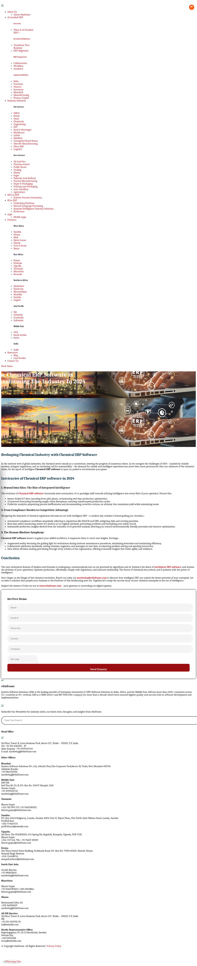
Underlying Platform (24, 203)
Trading (17, 170)
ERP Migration (21, 50)
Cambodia (19, 317)
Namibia (18, 294)
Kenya (17, 260)
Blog (16, 355)
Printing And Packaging (25, 186)
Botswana (19, 289)
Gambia (17, 231)
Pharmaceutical (22, 164)
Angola (17, 300)
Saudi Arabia (20, 335)
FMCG (17, 113)
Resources (12, 352)
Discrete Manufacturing (26, 143)
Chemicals (19, 121)
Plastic (17, 172)
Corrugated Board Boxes (26, 141)
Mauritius (19, 271)
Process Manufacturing (25, 181)
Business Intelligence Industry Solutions (33, 208)
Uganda (17, 266)
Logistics (18, 149)
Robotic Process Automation (28, 197)
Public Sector (20, 167)
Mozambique (20, 291)
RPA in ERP (13, 194)
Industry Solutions (16, 100)
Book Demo (7, 366)
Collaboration (20, 63)
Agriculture (19, 192)
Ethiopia (18, 263)
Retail (16, 116)
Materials (18, 92)
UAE (16, 332)
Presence (11, 219)
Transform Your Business (22, 46)
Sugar (16, 175)
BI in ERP (12, 200)
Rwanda (18, 274)
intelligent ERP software (167, 567)
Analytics (18, 68)
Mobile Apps (20, 217)
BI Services (19, 211)
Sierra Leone (20, 240)
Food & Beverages (22, 129)
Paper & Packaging (23, 183)
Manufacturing (21, 95)
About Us (12, 11)
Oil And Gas (19, 161)
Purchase (18, 84)
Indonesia (18, 320)
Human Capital (21, 98)
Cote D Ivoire (20, 245)
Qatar (16, 337)
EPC (16, 127)
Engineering (20, 124)
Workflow (18, 66)
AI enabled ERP (15, 17)
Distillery (18, 138)
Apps (9, 214)
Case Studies (20, 358)
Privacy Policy (54, 946)
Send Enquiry (98, 669)
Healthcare (19, 132)
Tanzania (18, 268)
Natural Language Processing (28, 206)
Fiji (15, 312)
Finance (18, 86)
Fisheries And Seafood (25, 178)
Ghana (17, 234)
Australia (18, 314)
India (16, 349)
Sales (16, 81)
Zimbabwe (19, 286)
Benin (16, 248)
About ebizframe (22, 14)
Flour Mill (19, 146)
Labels (17, 135)
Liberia (17, 243)
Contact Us (12, 361)
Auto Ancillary (21, 189)
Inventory (19, 89)
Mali (16, 237)
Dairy (16, 118)
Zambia (17, 297)
